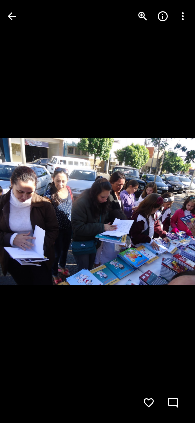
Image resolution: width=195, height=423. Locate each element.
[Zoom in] (143, 16)
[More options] (183, 16)
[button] (28, 211)
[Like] (149, 403)
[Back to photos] (12, 16)
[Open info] (163, 16)
